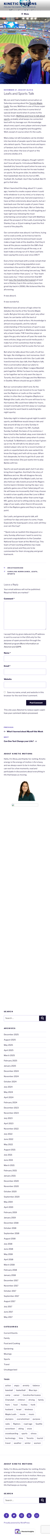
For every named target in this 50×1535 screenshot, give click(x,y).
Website (8, 679)
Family (7, 1338)
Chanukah (9, 1400)
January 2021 (10, 1176)
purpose (36, 1419)
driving (31, 1400)
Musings (8, 1354)
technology (10, 1438)
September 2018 (11, 1233)
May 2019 (8, 1202)
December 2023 (11, 1108)
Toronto (30, 1438)
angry (16, 1385)
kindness (29, 1409)
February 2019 (10, 1212)
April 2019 (8, 1207)
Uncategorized (15, 568)
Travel (6, 1364)
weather (17, 1443)
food (15, 1405)
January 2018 (10, 1275)
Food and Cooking (12, 1343)
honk (33, 1405)
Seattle (39, 1424)
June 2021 (8, 1160)
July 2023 (8, 1118)
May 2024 (8, 1092)
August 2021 (9, 1150)
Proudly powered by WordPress (17, 1523)
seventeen (10, 1429)
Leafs (34, 571)
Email (7, 666)
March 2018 (9, 1265)
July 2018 (8, 1244)
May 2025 (8, 1045)
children (21, 1400)
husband (9, 1409)
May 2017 (8, 1317)
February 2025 (10, 1061)
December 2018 (11, 1223)
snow (29, 1429)
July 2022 (8, 1134)
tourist (40, 1438)
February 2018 (10, 1270)
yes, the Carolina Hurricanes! (22, 280)
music (31, 1414)
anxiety (26, 1385)
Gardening (8, 1349)
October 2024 (10, 1081)
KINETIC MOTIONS (20, 4)
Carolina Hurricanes (18, 571)
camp (7, 1395)
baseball (9, 1390)
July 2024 (8, 1087)
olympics (9, 1419)
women (37, 1443)
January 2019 (10, 1218)
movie (22, 1414)
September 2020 (11, 1197)
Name (7, 653)
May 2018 (8, 1254)
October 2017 (10, 1291)
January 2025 (10, 1066)
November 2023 (11, 1113)
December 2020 (11, 1181)
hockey (24, 1405)
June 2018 (8, 1249)
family (41, 1400)
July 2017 (8, 1306)
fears (7, 1405)
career (16, 1395)
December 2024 (11, 1071)
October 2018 (10, 1228)
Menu (26, 14)
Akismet (8, 643)
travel (8, 1443)
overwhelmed (23, 1419)
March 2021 (9, 1165)
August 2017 (9, 1301)
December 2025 (11, 1034)
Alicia (30, 90)
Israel (18, 1409)
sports (11, 574)
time (21, 1438)
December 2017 (11, 1280)
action (8, 1385)
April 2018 (8, 1259)
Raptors (16, 1424)
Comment (9, 599)
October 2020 (10, 1191)
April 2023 (8, 1123)
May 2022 (8, 1144)
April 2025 (8, 1050)
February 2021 (10, 1170)
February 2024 (10, 1102)
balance (36, 1385)
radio (7, 1424)
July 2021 (8, 1155)
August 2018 (10, 1238)
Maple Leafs (10, 1414)
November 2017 (11, 1286)
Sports (7, 1359)
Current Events (11, 1333)
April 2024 (8, 1097)
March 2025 (9, 1055)
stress (34, 1433)
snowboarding (11, 1433)
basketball (21, 1390)
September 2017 (11, 1296)
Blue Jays (33, 1390)
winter (28, 1443)
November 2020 (11, 1186)
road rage (28, 1424)
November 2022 (11, 1129)
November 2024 (11, 1076)
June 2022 (8, 1139)
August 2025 (10, 1040)
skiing (21, 1429)
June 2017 (8, 1312)
